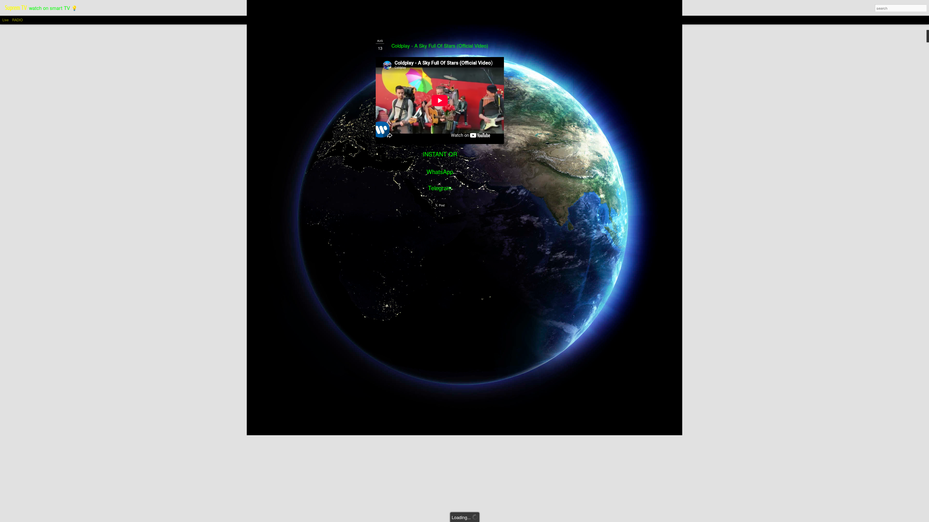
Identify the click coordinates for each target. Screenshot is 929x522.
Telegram (440, 187)
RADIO (17, 19)
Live (5, 19)
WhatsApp (440, 171)
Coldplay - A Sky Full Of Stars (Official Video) (439, 45)
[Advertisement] (530, 113)
